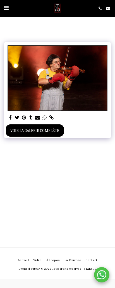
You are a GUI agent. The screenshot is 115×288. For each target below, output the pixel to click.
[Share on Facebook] (10, 117)
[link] (51, 117)
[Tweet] (17, 117)
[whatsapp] (44, 117)
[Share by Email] (37, 117)
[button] (6, 8)
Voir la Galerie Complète (34, 130)
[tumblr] (30, 117)
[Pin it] (24, 117)
